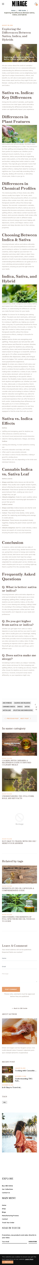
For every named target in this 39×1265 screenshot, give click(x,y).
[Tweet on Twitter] (36, 707)
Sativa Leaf (7, 710)
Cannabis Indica (9, 706)
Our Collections (7, 1189)
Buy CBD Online (7, 1186)
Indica (19, 706)
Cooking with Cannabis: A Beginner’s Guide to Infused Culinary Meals (16, 763)
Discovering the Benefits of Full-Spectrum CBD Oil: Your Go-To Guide (18, 919)
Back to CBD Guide (20, 1008)
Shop (4, 1209)
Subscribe (33, 1241)
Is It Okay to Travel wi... (11, 1087)
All (5, 1102)
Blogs (4, 1212)
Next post (24, 718)
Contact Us (6, 1193)
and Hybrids (7, 703)
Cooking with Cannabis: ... (25, 1071)
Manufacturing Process (10, 1216)
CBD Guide (22, 10)
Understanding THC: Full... (24, 1080)
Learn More (29, 1259)
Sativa (27, 706)
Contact (5, 1219)
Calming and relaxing (22, 703)
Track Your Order (8, 1222)
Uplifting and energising (23, 710)
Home (13, 10)
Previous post (13, 718)
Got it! (7, 1262)
